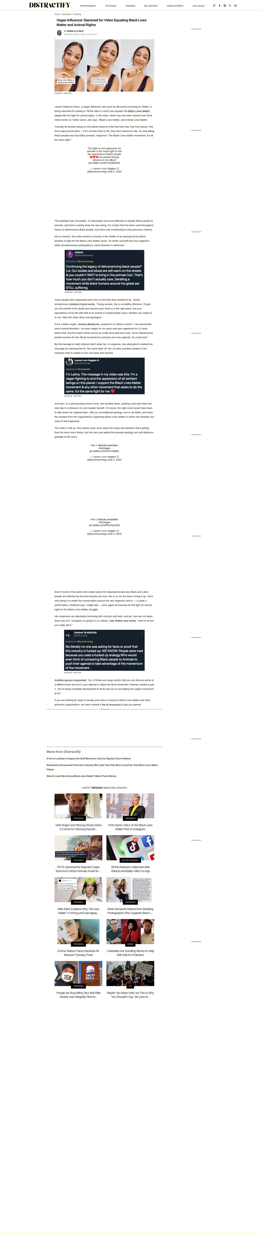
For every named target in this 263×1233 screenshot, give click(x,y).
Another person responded (70, 680)
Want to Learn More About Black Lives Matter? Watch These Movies (81, 776)
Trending (130, 6)
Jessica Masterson (89, 324)
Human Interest (175, 6)
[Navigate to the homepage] (50, 5)
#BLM (112, 160)
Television (110, 6)
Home (57, 14)
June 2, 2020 (114, 171)
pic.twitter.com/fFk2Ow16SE (104, 525)
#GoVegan (104, 448)
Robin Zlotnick (75, 31)
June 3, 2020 (114, 459)
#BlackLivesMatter (108, 445)
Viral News (66, 14)
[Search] (214, 5)
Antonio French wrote (82, 304)
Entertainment (88, 6)
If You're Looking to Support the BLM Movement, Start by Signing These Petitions (89, 758)
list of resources (111, 704)
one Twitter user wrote (123, 620)
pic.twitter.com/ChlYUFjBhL (104, 451)
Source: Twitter (63, 93)
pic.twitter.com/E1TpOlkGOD (104, 163)
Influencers (151, 6)
